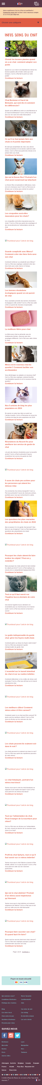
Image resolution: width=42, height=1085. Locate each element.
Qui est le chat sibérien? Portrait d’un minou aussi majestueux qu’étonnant (19, 895)
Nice (22, 1049)
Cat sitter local (7, 1012)
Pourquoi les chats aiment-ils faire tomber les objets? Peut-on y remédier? (20, 558)
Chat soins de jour (8, 1016)
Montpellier (25, 1045)
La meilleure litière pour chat (17, 329)
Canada (28, 1063)
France (4, 1066)
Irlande (11, 1066)
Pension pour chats (8, 1023)
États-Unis (13, 1070)
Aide (22, 1003)
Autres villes (6, 1056)
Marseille (5, 1045)
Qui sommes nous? (8, 996)
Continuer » (26, 952)
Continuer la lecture (14, 78)
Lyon (22, 1042)
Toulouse (24, 1052)
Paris (3, 1052)
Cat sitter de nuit (26, 1009)
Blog (3, 1009)
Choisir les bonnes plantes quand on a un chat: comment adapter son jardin (21, 62)
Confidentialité (26, 999)
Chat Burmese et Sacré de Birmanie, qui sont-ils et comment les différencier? (20, 103)
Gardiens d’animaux (8, 1019)
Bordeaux (5, 1042)
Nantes (4, 1049)
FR (21, 4)
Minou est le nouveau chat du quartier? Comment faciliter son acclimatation (19, 367)
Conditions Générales (9, 999)
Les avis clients (26, 1019)
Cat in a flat (36, 3)
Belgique (21, 1063)
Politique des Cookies (9, 1003)
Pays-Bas (20, 1066)
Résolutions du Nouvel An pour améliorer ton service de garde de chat (20, 444)
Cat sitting (24, 1012)
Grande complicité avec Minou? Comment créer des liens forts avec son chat (21, 254)
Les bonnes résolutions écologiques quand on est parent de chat (19, 293)
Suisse (4, 1070)
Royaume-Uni (29, 1066)
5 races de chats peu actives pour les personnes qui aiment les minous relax (20, 483)
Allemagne (5, 1063)
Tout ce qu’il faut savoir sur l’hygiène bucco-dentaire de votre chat (20, 597)
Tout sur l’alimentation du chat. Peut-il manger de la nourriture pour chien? (21, 818)
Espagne (36, 1063)
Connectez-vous (8, 12)
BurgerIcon (3, 4)
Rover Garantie (26, 996)
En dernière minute (27, 1016)
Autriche (13, 1063)
